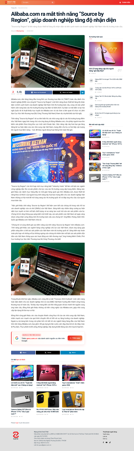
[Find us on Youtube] (106, 442)
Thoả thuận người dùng (110, 432)
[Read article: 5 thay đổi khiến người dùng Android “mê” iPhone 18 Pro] (48, 373)
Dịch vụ (105, 438)
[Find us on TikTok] (110, 442)
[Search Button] (53, 2)
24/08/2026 (15, 387)
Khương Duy (20, 31)
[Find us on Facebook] (103, 442)
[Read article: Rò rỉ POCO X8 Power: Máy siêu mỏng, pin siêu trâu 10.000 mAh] (48, 399)
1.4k (21, 416)
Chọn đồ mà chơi (22, 8)
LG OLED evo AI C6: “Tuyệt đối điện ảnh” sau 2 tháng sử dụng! (112, 133)
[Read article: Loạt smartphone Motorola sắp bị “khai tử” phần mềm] (73, 399)
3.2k (21, 387)
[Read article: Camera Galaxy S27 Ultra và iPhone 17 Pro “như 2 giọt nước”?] (22, 399)
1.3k (47, 414)
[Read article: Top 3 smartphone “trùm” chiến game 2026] (73, 373)
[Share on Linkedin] (82, 92)
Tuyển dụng (106, 434)
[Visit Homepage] (9, 2)
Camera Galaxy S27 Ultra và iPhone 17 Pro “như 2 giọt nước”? (21, 412)
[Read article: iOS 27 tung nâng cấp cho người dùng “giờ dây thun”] (106, 54)
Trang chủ (14, 8)
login (17, 423)
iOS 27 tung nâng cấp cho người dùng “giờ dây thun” (101, 70)
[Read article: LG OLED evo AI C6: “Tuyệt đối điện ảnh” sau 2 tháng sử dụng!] (22, 373)
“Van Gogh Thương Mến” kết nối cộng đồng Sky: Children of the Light (112, 166)
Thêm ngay (76, 338)
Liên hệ (105, 436)
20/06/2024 (30, 31)
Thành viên (126, 2)
